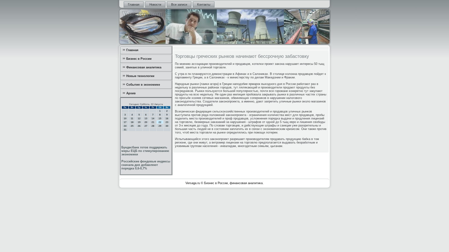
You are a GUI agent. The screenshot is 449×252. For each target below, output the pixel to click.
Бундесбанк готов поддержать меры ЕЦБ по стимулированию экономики (145, 151)
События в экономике (143, 84)
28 (153, 126)
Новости (155, 4)
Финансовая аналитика (143, 67)
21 (153, 122)
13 (146, 118)
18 (132, 122)
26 (139, 126)
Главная (133, 4)
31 (125, 129)
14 (153, 118)
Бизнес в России (139, 58)
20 (146, 122)
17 (125, 122)
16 (167, 118)
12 (139, 118)
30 (167, 126)
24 (125, 126)
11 (132, 118)
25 (132, 126)
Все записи (179, 4)
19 (139, 122)
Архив (131, 93)
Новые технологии (140, 76)
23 (167, 122)
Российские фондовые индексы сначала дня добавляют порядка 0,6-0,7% (145, 165)
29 (160, 126)
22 (160, 122)
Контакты (203, 4)
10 (125, 118)
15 (160, 118)
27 (146, 126)
